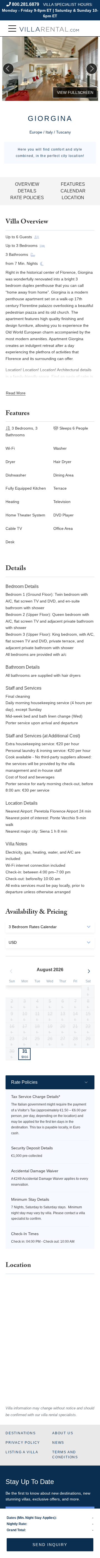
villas (26, 1499)
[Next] (91, 68)
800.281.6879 (25, 4)
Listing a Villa (22, 1452)
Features (73, 184)
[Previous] (8, 68)
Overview (27, 184)
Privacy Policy (23, 1443)
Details (27, 191)
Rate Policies (27, 197)
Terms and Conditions (65, 1454)
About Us (62, 1433)
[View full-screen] (75, 92)
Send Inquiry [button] (49, 1544)
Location (73, 197)
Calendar (73, 191)
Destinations (21, 1433)
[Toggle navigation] (12, 28)
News (58, 1443)
